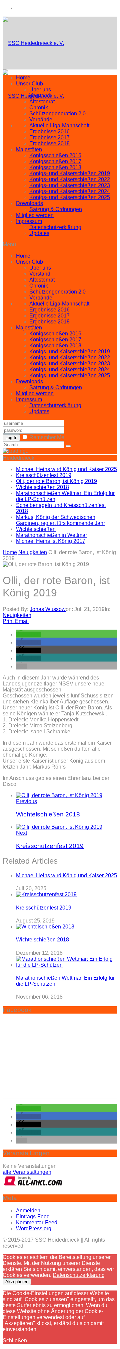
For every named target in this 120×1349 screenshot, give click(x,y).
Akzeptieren (16, 1281)
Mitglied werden (35, 215)
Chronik (38, 107)
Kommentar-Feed (36, 1222)
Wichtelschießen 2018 (42, 487)
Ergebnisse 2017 (49, 137)
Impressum (29, 221)
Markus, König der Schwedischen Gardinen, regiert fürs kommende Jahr (60, 520)
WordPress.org (33, 1228)
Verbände (40, 119)
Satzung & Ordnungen (55, 209)
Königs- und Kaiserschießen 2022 (69, 179)
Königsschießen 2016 (55, 155)
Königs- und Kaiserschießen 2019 (69, 173)
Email (22, 621)
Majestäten (29, 149)
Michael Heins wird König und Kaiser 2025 (66, 469)
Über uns (40, 89)
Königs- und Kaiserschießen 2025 (69, 197)
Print (8, 621)
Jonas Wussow (48, 609)
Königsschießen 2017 (55, 161)
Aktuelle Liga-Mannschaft (59, 125)
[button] (28, 634)
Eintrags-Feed (33, 1216)
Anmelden (28, 1210)
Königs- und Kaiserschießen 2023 (69, 185)
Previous (26, 801)
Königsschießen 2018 (55, 167)
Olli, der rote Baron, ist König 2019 (56, 481)
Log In (11, 437)
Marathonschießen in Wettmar (51, 535)
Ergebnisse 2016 (49, 131)
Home (23, 77)
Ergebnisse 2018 (49, 143)
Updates (39, 233)
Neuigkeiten (17, 615)
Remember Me (46, 437)
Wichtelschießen (36, 529)
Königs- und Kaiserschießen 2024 (69, 191)
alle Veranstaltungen (27, 1172)
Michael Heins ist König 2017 (50, 541)
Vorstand (39, 95)
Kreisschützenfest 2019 (43, 475)
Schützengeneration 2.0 (57, 113)
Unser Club (29, 83)
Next (21, 833)
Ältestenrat (42, 101)
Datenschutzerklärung (55, 227)
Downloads (29, 203)
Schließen (15, 1340)
